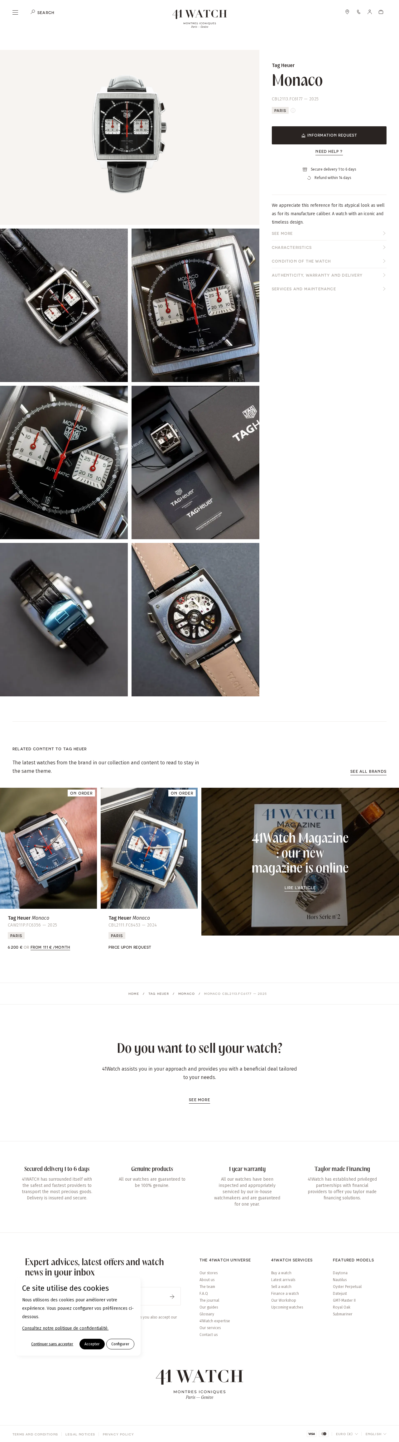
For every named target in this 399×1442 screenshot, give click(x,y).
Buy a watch (281, 1273)
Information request (332, 135)
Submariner (343, 1314)
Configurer (120, 1344)
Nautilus (340, 1280)
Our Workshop (283, 1300)
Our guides (209, 1307)
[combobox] (347, 1434)
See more (282, 233)
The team (207, 1287)
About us (207, 1280)
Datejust (340, 1293)
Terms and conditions (35, 1434)
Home (133, 993)
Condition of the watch (301, 261)
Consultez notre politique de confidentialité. (65, 1328)
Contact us (209, 1335)
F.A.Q (204, 1293)
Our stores (209, 1273)
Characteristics (292, 247)
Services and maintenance (304, 289)
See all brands (368, 771)
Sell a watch (281, 1287)
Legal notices (80, 1434)
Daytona (340, 1273)
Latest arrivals (283, 1280)
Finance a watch (285, 1293)
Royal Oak (341, 1307)
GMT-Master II (344, 1300)
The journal (209, 1300)
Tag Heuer (158, 993)
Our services (210, 1328)
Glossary (207, 1314)
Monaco (186, 993)
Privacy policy (118, 1434)
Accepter (92, 1344)
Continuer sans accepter (52, 1344)
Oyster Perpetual (347, 1287)
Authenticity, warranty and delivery (317, 275)
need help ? (329, 151)
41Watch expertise (215, 1321)
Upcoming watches (287, 1307)
